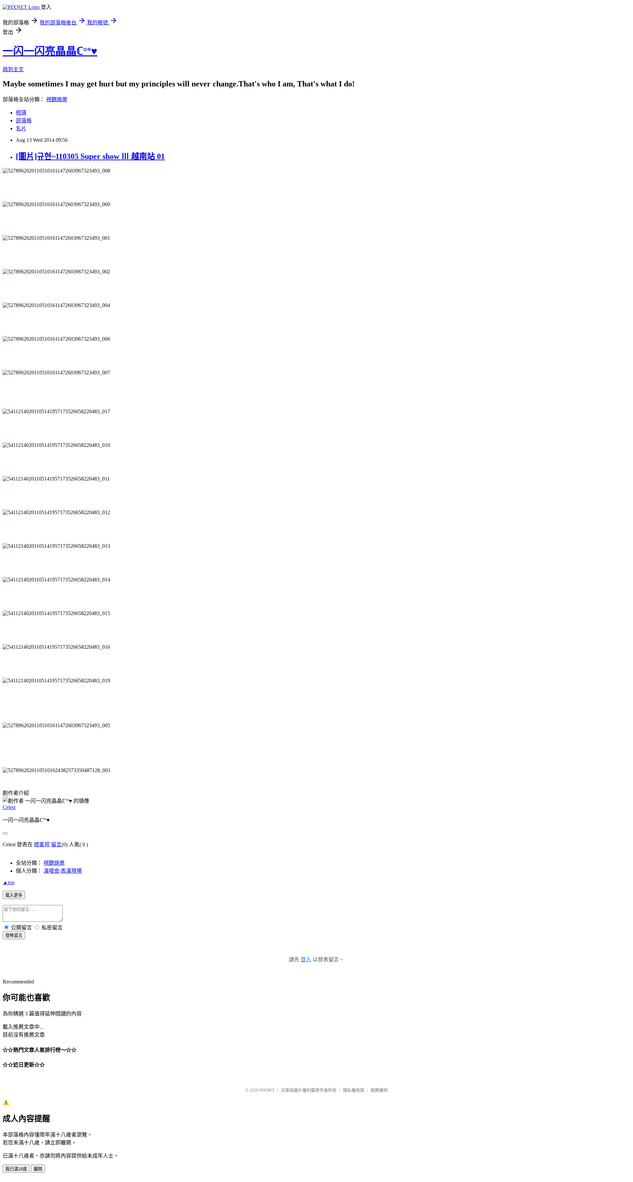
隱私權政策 (353, 1090)
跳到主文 (13, 69)
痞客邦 (42, 844)
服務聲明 (379, 1090)
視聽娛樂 (56, 99)
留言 (56, 844)
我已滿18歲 (16, 1168)
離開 (38, 1168)
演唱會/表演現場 (63, 871)
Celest (9, 807)
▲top (9, 882)
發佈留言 (13, 935)
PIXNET (267, 1090)
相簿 (21, 112)
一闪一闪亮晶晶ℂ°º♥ (50, 51)
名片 (21, 128)
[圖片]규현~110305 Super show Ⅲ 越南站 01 (90, 156)
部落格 (24, 120)
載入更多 (13, 895)
